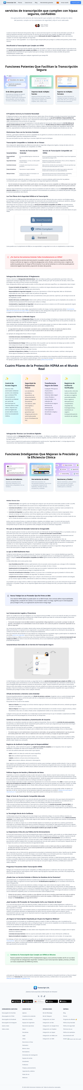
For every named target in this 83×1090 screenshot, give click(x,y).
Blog (36, 2)
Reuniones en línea (27, 1042)
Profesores (25, 1064)
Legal (23, 1035)
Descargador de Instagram (9, 1022)
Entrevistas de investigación (30, 1055)
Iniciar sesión (64, 2)
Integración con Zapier (49, 1032)
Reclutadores (26, 1051)
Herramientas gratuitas (46, 2)
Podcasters (25, 1045)
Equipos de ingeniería (28, 1022)
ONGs (24, 1039)
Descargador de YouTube (9, 1013)
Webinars (25, 1077)
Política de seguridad (69, 1026)
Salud (23, 1029)
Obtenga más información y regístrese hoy (18, 978)
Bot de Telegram (47, 1016)
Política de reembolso (69, 1032)
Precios (20, 2)
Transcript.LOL (10, 941)
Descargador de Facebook (9, 1019)
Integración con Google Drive (51, 1026)
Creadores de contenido (28, 1016)
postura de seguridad (18, 635)
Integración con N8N (48, 1039)
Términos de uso (67, 1029)
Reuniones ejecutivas (28, 1026)
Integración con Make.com (50, 1035)
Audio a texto (5, 1026)
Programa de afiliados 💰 (70, 1019)
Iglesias (24, 1013)
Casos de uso (28, 2)
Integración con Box (48, 1022)
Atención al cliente (27, 1019)
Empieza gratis (76, 2)
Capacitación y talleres (28, 1071)
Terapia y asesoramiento (29, 1068)
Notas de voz (25, 1074)
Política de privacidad (69, 1022)
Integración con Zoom (49, 1019)
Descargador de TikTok (8, 1016)
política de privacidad (47, 359)
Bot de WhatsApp (47, 1013)
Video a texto (5, 1029)
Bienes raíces (26, 1048)
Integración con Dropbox (49, 1029)
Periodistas (25, 1032)
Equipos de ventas (27, 1058)
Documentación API (68, 1035)
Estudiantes (25, 1061)
